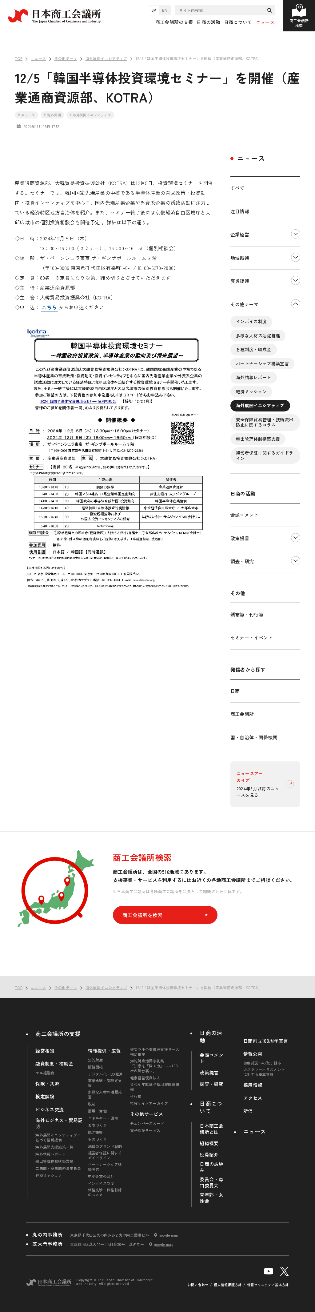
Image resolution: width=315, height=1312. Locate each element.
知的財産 (95, 1059)
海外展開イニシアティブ (260, 405)
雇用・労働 (97, 1111)
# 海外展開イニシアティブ (90, 114)
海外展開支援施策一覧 (54, 1147)
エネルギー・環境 (103, 1118)
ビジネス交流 (49, 1109)
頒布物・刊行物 (246, 614)
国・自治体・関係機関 (253, 737)
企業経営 (239, 234)
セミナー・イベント (251, 637)
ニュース (265, 22)
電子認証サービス (145, 1130)
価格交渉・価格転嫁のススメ (105, 1192)
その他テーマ (244, 304)
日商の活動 (211, 1036)
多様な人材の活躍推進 (258, 335)
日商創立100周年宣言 (265, 1041)
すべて (237, 188)
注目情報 (239, 211)
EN (164, 10)
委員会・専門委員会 (211, 1182)
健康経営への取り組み (262, 1063)
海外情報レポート (253, 377)
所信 (248, 1111)
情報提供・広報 (104, 1051)
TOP (300, 967)
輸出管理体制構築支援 (258, 439)
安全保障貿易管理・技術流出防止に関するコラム (264, 422)
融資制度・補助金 (54, 1064)
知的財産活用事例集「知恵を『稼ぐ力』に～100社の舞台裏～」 (154, 1065)
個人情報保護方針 (228, 1284)
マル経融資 (44, 1072)
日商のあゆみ (211, 1167)
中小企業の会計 (101, 1176)
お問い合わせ (198, 1284)
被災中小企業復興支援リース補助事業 (154, 1052)
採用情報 (252, 1085)
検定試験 (44, 1096)
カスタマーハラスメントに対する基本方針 (264, 1072)
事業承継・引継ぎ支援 (105, 1083)
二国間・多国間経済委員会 (58, 1168)
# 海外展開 (52, 114)
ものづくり (97, 1139)
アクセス (252, 1098)
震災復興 (239, 281)
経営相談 (44, 1051)
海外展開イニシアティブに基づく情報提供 (58, 1137)
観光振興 (95, 1132)
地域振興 (239, 258)
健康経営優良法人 (145, 1077)
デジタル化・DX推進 (105, 1074)
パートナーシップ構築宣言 (262, 363)
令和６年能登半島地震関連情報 (154, 1087)
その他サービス (146, 1114)
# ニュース (26, 114)
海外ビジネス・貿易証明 (58, 1123)
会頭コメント (244, 515)
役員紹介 (209, 1155)
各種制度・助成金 (253, 349)
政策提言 (239, 538)
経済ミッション (251, 391)
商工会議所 (242, 714)
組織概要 (209, 1143)
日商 (235, 691)
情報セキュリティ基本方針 (268, 1284)
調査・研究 (242, 561)
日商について (211, 1107)
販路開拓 (95, 1067)
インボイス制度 (251, 321)
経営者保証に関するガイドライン (264, 455)
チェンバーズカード (147, 1123)
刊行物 (136, 1096)
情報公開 (252, 1054)
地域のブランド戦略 (105, 1146)
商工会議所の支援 (58, 1033)
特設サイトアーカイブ (149, 1103)
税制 (92, 1103)
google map (168, 1235)
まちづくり (97, 1125)
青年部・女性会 (211, 1198)
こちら (49, 307)
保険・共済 (47, 1084)
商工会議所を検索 (142, 915)
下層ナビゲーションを (295, 234)
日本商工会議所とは (211, 1129)
